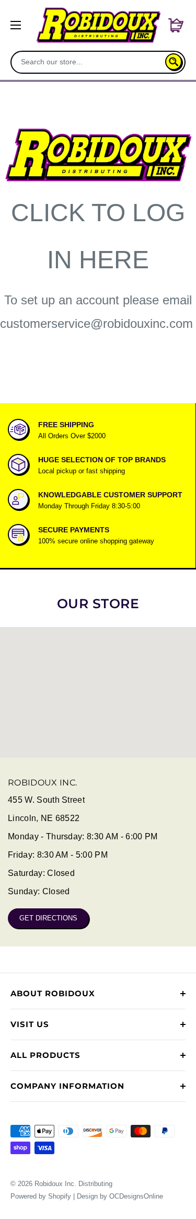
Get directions (48, 918)
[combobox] (89, 61)
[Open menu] (15, 25)
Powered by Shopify (40, 1196)
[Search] (173, 61)
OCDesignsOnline (136, 1196)
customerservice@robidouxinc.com (96, 323)
